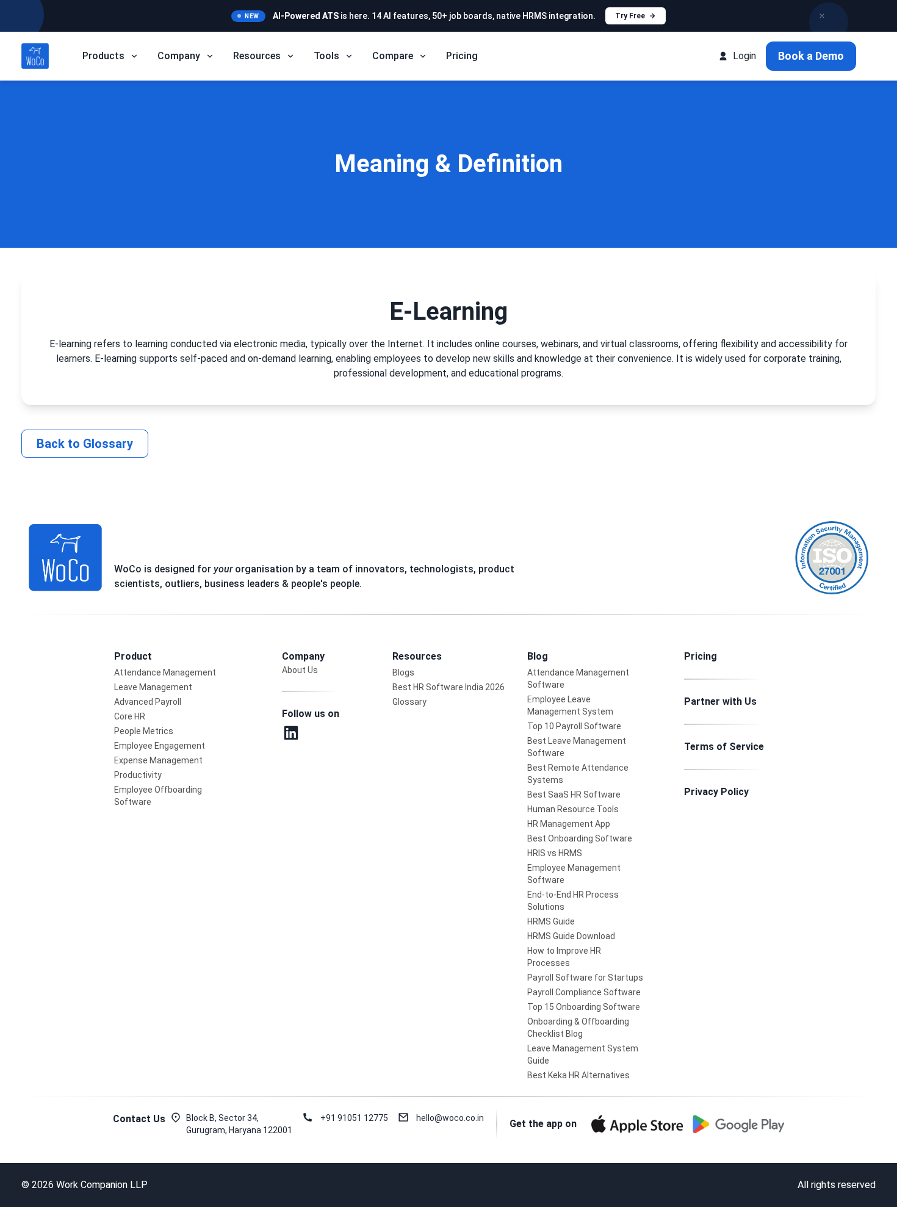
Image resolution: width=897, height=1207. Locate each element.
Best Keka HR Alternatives (578, 1075)
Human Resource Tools (573, 809)
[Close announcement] (822, 16)
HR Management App (568, 824)
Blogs (403, 672)
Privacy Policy (716, 792)
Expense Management (158, 760)
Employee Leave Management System (570, 705)
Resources (257, 56)
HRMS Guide (551, 921)
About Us (300, 670)
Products (103, 56)
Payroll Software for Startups (585, 977)
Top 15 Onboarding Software (583, 1007)
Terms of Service (724, 746)
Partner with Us (720, 701)
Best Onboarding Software (579, 838)
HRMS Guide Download (571, 936)
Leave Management (153, 687)
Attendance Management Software (578, 679)
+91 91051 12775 (354, 1118)
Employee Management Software (574, 874)
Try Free (630, 16)
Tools (326, 56)
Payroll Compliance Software (584, 992)
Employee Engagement (159, 746)
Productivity (138, 775)
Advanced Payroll (147, 702)
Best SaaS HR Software (574, 794)
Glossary (409, 702)
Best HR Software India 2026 (448, 687)
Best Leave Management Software (576, 747)
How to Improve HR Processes (564, 957)
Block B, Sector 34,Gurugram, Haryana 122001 (239, 1124)
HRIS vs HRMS (554, 853)
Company (178, 56)
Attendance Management (165, 672)
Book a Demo (811, 55)
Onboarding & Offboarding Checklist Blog (578, 1028)
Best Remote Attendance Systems (578, 774)
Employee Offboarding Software (158, 796)
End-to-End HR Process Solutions (573, 901)
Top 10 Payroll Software (574, 726)
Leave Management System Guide (582, 1054)
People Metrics (143, 731)
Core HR (129, 716)
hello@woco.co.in (450, 1118)
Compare (392, 56)
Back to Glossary (85, 443)
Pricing (462, 56)
